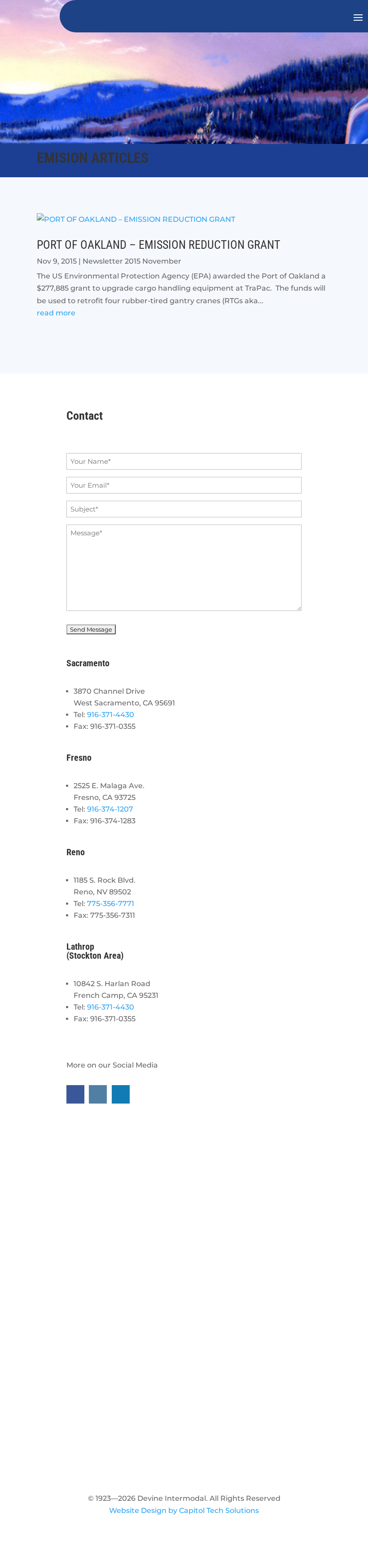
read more (56, 313)
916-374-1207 (110, 809)
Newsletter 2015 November (132, 261)
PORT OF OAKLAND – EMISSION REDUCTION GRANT (158, 244)
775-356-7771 (110, 903)
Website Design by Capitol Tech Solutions (184, 1510)
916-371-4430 (110, 714)
